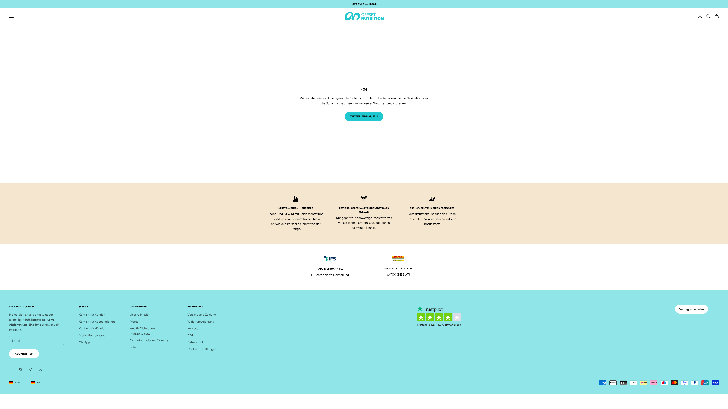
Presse (134, 321)
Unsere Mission (140, 314)
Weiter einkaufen (364, 116)
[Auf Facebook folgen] (11, 369)
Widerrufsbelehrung (200, 321)
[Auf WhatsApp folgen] (40, 369)
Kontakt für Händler (92, 328)
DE (38, 382)
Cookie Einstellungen (201, 349)
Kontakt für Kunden (92, 314)
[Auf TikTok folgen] (31, 369)
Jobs (133, 347)
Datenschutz (196, 342)
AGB (190, 335)
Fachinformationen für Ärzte (149, 340)
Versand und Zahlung (201, 314)
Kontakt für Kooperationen (97, 321)
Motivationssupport (92, 335)
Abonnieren (24, 353)
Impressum (194, 328)
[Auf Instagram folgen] (21, 369)
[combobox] (37, 382)
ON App (84, 342)
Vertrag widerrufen (691, 309)
